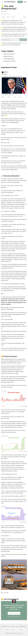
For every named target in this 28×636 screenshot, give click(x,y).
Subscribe (20, 2)
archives (24, 43)
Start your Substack (10, 629)
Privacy (13, 626)
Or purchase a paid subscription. (14, 616)
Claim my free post (14, 613)
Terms (17, 626)
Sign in (25, 2)
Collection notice (23, 626)
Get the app (20, 629)
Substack (7, 633)
